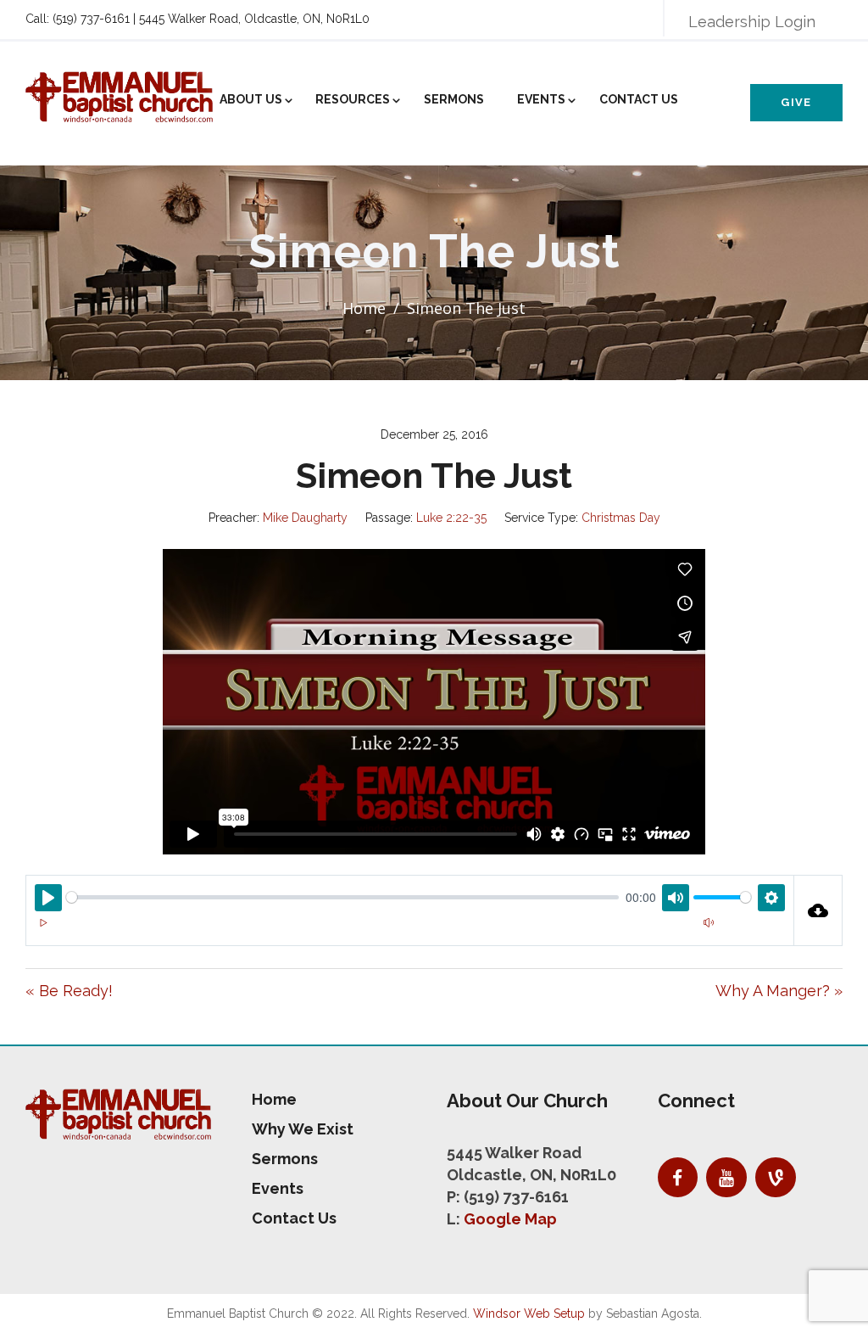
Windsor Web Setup (529, 1313)
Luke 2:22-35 (451, 517)
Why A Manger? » (779, 991)
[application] (409, 932)
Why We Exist (302, 1129)
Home (364, 308)
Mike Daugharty (305, 517)
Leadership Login (751, 22)
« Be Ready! (69, 991)
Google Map (510, 1219)
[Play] (43, 922)
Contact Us (638, 99)
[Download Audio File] (818, 910)
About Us (251, 99)
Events (541, 99)
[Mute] (708, 922)
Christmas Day (620, 517)
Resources (352, 99)
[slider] (342, 897)
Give (796, 102)
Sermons (454, 99)
